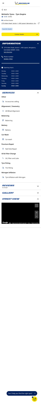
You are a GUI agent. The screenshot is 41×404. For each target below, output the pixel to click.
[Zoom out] (37, 216)
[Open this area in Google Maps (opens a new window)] (5, 222)
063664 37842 (8, 59)
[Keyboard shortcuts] (10, 223)
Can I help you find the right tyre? (20, 393)
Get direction (8, 52)
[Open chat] (34, 399)
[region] (20, 213)
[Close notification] (35, 393)
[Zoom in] (37, 212)
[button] (32, 397)
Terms (29, 223)
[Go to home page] (22, 3)
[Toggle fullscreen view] (37, 205)
